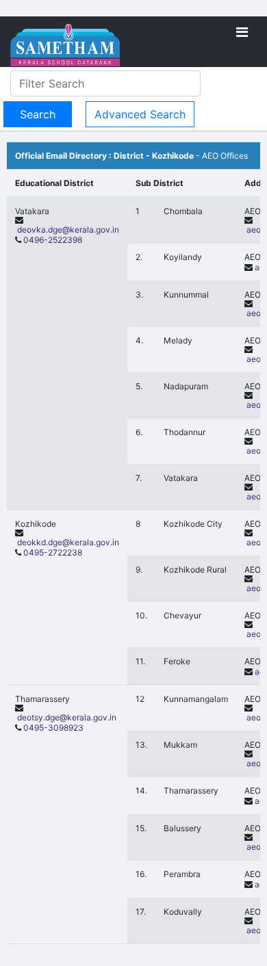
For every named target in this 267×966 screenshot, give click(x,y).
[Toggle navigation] (242, 32)
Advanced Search (140, 114)
